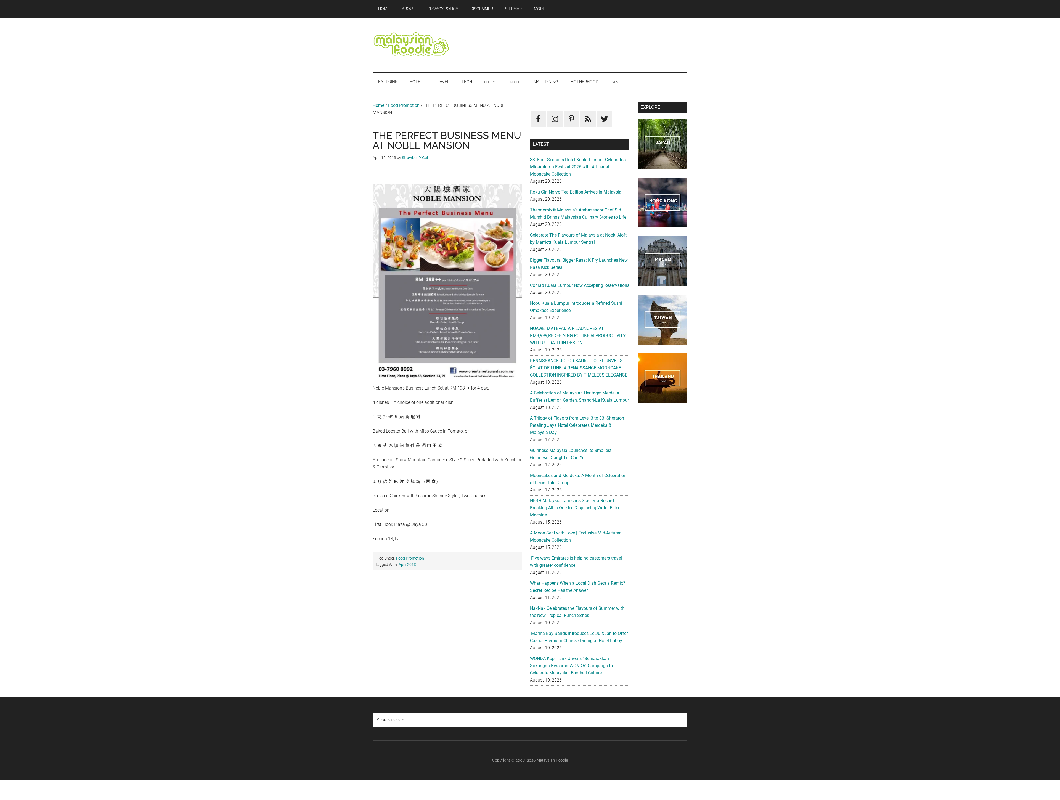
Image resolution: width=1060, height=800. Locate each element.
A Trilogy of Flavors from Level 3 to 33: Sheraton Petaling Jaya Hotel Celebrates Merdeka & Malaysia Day (577, 425)
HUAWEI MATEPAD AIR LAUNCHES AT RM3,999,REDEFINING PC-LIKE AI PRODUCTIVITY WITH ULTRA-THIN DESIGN (578, 335)
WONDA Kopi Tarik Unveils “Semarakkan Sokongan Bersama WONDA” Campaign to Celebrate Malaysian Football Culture (571, 666)
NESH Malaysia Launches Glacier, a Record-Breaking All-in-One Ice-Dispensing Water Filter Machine (574, 508)
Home (378, 105)
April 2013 (407, 564)
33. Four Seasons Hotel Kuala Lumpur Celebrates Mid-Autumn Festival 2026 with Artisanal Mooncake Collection (578, 167)
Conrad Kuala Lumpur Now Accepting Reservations (579, 285)
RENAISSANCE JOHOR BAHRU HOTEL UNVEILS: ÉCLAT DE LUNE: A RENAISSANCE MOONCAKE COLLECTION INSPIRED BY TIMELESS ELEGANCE (578, 368)
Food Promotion (404, 105)
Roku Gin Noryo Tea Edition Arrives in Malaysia (575, 192)
